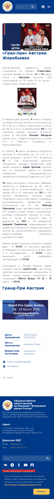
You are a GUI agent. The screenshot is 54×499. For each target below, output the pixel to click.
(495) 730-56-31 (18, 447)
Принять (41, 491)
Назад (9, 377)
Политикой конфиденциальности (22, 485)
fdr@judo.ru (16, 444)
